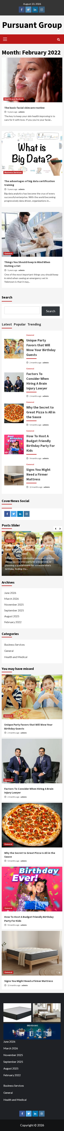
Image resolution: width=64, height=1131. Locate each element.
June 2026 (10, 592)
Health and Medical (13, 99)
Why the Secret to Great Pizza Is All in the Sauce (40, 412)
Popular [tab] (20, 324)
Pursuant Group (32, 24)
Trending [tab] (34, 324)
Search (7, 297)
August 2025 (11, 616)
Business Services (13, 172)
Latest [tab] (7, 324)
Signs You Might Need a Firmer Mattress (38, 474)
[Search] (58, 39)
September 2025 (14, 610)
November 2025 (14, 604)
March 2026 (11, 598)
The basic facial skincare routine (24, 107)
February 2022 (13, 622)
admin (21, 112)
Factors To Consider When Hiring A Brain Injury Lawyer (28, 547)
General (8, 253)
